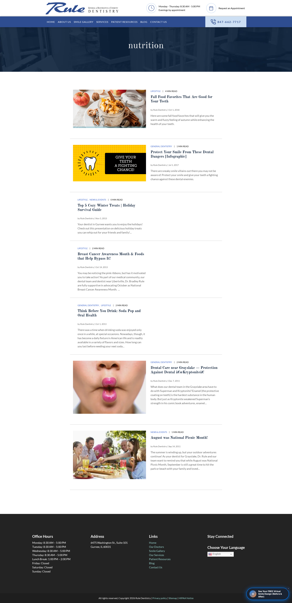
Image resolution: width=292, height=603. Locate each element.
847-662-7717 (229, 22)
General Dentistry (161, 146)
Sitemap (173, 598)
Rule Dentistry (160, 110)
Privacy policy (159, 598)
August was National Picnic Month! (179, 438)
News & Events (98, 199)
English (216, 554)
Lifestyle (156, 91)
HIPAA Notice (186, 598)
